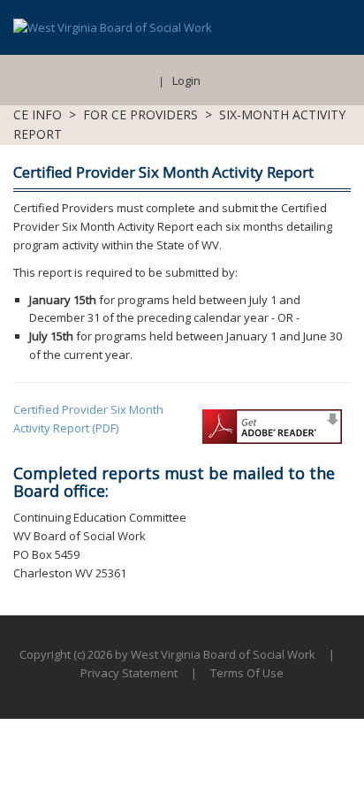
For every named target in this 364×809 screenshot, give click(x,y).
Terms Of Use (247, 673)
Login (186, 80)
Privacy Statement (129, 673)
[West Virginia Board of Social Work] (112, 26)
